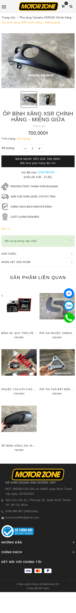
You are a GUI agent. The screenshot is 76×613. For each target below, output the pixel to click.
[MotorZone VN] (38, 6)
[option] (38, 60)
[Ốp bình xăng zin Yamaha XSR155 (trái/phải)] (19, 425)
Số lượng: (8, 148)
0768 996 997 (46, 172)
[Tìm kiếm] (71, 6)
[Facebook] (69, 293)
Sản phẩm (38, 277)
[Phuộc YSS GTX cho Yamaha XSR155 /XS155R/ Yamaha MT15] (19, 369)
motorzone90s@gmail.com (22, 517)
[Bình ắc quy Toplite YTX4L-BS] (19, 313)
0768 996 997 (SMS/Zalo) (21, 511)
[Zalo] (69, 306)
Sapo (46, 588)
